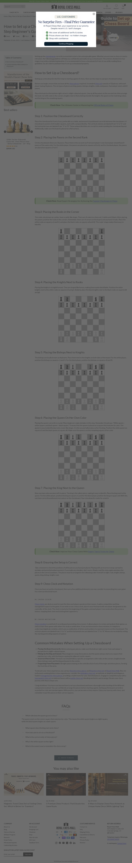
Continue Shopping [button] (66, 44)
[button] (94, 14)
